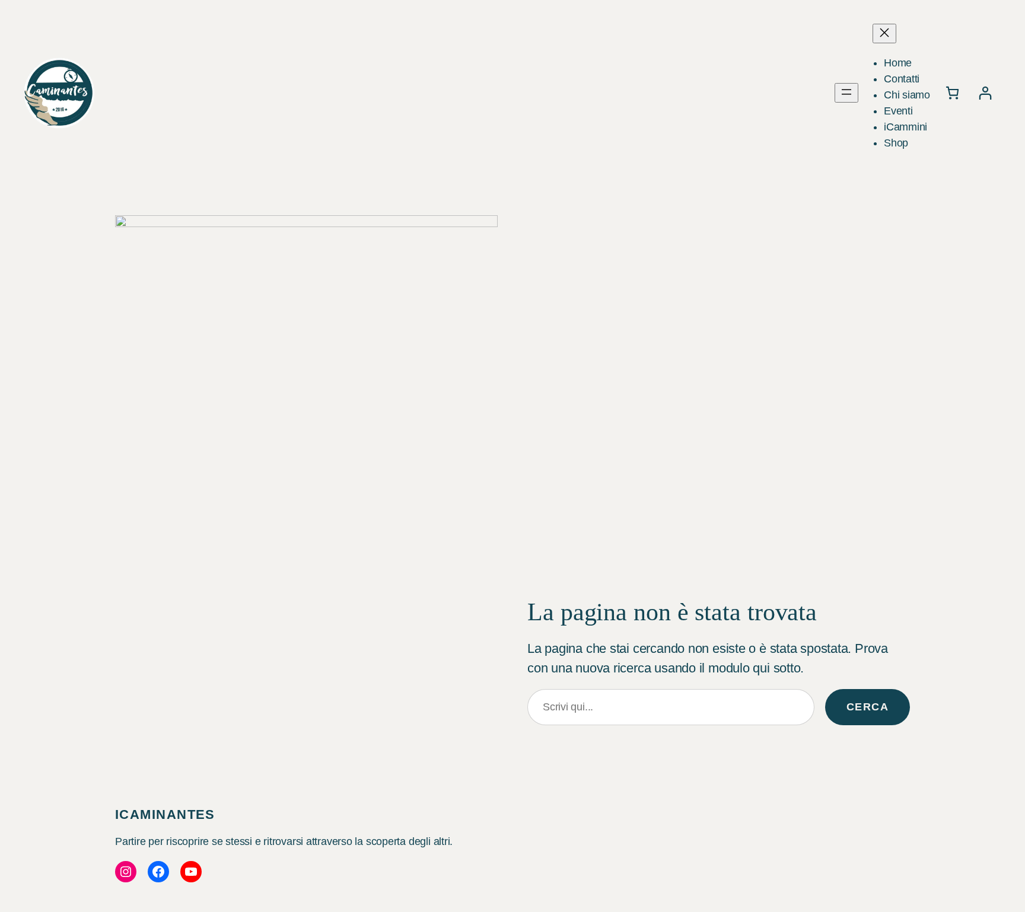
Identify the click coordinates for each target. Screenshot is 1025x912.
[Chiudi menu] (884, 33)
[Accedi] (985, 92)
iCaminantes (165, 814)
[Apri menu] (846, 93)
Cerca (867, 707)
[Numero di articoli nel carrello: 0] (952, 92)
